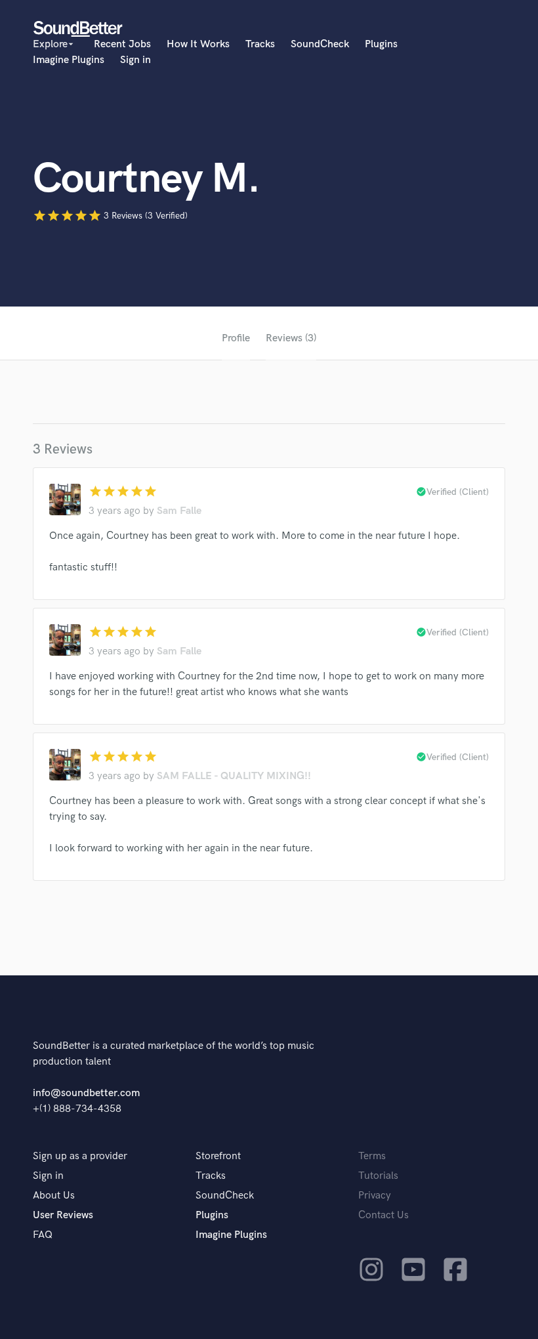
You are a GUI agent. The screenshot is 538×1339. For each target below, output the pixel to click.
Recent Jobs (122, 44)
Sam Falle (179, 511)
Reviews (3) (291, 338)
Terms (372, 1156)
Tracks (260, 44)
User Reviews (63, 1215)
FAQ (42, 1235)
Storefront (218, 1156)
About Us (54, 1195)
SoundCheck (320, 44)
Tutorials (378, 1176)
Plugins (381, 44)
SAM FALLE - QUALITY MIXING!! (234, 776)
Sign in (135, 60)
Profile (236, 338)
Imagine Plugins (68, 60)
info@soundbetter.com (86, 1093)
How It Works (198, 44)
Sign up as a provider (80, 1156)
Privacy (374, 1195)
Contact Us (383, 1215)
